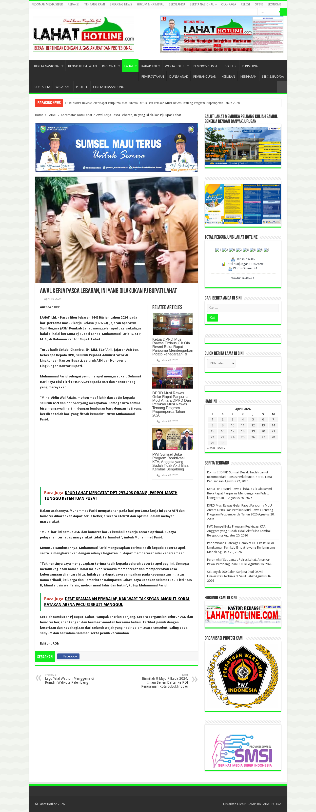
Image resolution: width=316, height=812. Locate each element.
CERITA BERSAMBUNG (108, 87)
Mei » (221, 448)
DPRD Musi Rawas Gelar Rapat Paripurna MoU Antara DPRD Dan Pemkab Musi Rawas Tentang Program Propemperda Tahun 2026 (152, 103)
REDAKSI (73, 4)
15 (212, 431)
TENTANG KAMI (94, 4)
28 (273, 437)
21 (273, 431)
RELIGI (245, 4)
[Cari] (283, 12)
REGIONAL (109, 66)
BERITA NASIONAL (202, 4)
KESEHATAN (248, 76)
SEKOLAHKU (177, 4)
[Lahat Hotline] (83, 33)
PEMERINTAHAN (152, 76)
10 (232, 425)
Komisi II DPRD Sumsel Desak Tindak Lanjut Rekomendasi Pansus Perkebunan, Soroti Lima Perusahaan (239, 476)
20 (263, 431)
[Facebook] (249, 12)
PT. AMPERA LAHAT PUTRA (262, 804)
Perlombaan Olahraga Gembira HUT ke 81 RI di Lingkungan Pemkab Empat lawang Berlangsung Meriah (241, 547)
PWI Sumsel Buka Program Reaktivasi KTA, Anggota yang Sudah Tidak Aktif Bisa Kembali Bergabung (170, 461)
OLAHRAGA (228, 4)
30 (222, 443)
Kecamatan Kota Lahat (76, 115)
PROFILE (82, 87)
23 (222, 437)
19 (253, 431)
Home (39, 115)
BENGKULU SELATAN (82, 66)
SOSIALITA (42, 87)
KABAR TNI (149, 66)
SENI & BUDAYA (273, 76)
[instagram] (254, 12)
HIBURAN (228, 76)
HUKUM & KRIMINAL (150, 4)
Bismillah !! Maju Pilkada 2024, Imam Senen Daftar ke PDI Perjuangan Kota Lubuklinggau (164, 680)
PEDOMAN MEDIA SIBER (47, 4)
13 (263, 425)
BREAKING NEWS (121, 4)
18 (242, 431)
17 (232, 431)
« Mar (211, 448)
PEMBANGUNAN (204, 76)
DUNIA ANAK (178, 76)
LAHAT (129, 66)
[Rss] (244, 12)
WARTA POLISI (175, 66)
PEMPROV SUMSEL (206, 66)
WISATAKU (63, 87)
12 (253, 425)
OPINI (259, 4)
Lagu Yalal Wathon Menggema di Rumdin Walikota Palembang (69, 678)
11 (242, 425)
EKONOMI (274, 4)
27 (263, 437)
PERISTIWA (250, 66)
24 (232, 437)
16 (222, 431)
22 (212, 437)
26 (253, 437)
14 (273, 425)
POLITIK (231, 66)
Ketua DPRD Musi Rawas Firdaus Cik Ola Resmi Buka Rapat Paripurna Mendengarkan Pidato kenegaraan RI (172, 346)
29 (212, 443)
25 (242, 437)
